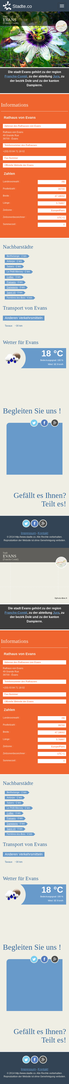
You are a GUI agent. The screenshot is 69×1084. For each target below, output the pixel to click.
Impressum (28, 533)
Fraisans (11, 282)
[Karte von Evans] (61, 26)
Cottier (10, 277)
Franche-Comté (16, 76)
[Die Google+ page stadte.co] (55, 423)
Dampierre (12, 287)
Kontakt (43, 533)
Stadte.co (22, 6)
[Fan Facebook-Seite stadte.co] (44, 423)
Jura (56, 76)
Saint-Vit (11, 292)
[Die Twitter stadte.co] (34, 423)
